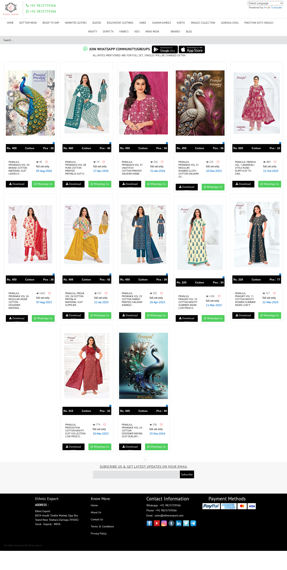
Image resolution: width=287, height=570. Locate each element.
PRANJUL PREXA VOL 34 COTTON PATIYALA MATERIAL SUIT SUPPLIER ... (74, 299)
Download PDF (18, 184)
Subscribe (187, 474)
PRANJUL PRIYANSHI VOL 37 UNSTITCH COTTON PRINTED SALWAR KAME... (132, 167)
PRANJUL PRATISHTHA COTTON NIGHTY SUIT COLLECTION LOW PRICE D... (75, 430)
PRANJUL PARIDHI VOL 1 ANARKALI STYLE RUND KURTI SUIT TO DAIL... (245, 167)
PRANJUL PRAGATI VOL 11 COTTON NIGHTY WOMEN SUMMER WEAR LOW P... (245, 299)
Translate (276, 7)
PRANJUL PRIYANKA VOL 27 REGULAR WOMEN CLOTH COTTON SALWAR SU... (188, 169)
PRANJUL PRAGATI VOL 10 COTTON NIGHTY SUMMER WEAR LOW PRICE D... (187, 302)
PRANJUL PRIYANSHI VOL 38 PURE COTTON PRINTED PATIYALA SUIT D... (75, 167)
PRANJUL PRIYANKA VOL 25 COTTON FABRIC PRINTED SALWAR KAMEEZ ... (132, 299)
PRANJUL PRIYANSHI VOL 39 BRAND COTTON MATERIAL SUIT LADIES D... (19, 167)
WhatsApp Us (44, 184)
